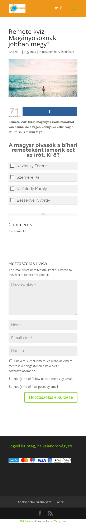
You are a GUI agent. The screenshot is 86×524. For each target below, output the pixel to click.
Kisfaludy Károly (32, 189)
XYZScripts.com (59, 521)
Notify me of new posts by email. (36, 387)
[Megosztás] (50, 111)
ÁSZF (60, 502)
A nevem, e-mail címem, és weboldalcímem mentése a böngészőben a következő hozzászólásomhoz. (40, 366)
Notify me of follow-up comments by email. (43, 379)
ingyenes (30, 52)
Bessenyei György (33, 200)
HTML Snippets (26, 521)
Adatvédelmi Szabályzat (35, 502)
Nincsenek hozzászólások (56, 52)
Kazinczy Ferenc (32, 166)
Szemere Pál (28, 177)
